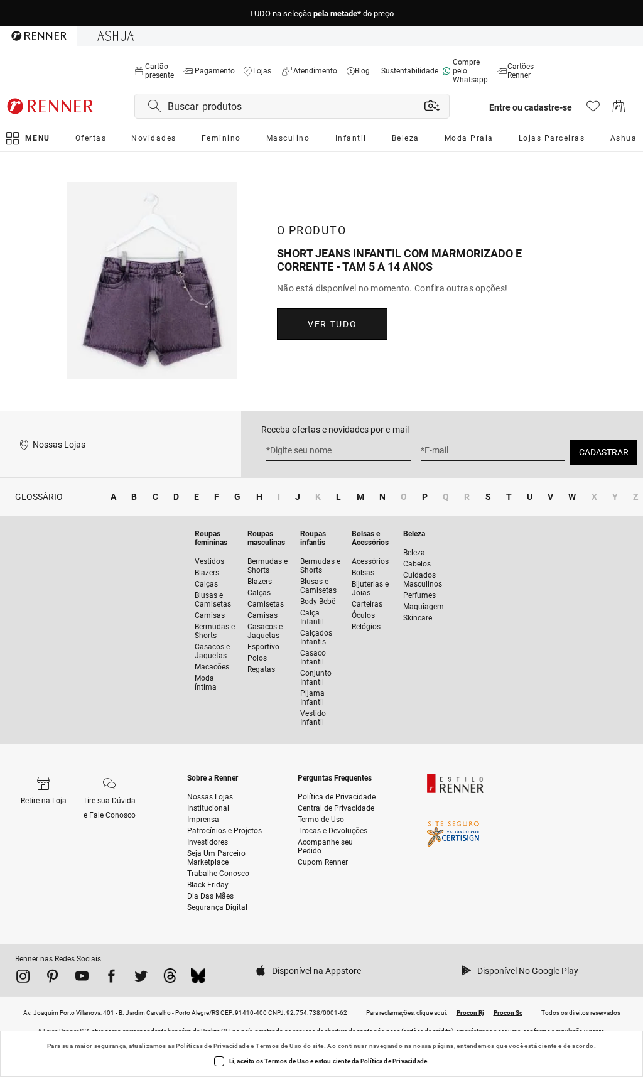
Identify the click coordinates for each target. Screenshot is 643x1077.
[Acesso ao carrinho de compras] (619, 110)
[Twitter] (141, 978)
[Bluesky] (198, 978)
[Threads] (170, 978)
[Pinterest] (52, 978)
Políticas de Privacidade (212, 1045)
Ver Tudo (332, 324)
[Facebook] (111, 978)
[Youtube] (82, 978)
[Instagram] (23, 978)
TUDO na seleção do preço (321, 13)
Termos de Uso (278, 1045)
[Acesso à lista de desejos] (593, 110)
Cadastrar (604, 452)
